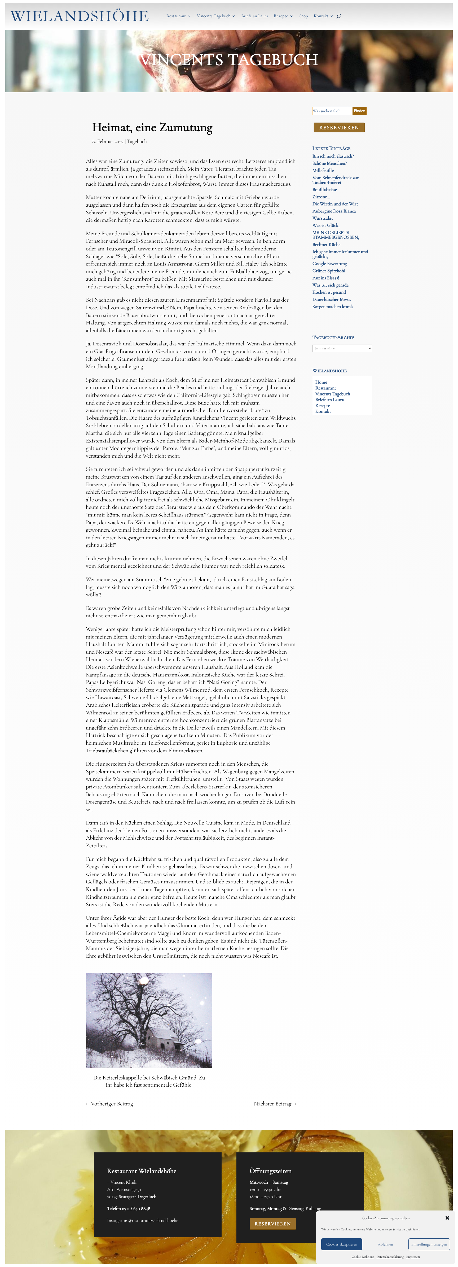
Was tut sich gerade (330, 285)
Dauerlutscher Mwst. (331, 299)
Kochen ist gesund (329, 292)
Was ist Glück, (326, 225)
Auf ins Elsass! (325, 278)
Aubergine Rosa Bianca (334, 211)
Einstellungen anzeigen (429, 1244)
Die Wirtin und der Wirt (335, 204)
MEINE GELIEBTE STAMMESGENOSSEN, (335, 234)
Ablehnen (385, 1244)
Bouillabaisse (324, 189)
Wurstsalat (322, 218)
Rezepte (281, 16)
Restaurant (176, 16)
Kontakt (321, 16)
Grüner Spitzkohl (328, 271)
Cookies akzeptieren (341, 1244)
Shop (303, 16)
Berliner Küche (326, 244)
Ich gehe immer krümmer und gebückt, (340, 254)
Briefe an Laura (254, 16)
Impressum (413, 1257)
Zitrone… (321, 196)
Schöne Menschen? (329, 163)
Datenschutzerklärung (390, 1257)
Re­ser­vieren (339, 127)
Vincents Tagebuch (213, 16)
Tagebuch (137, 141)
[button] (447, 1218)
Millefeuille (323, 170)
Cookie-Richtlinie (363, 1257)
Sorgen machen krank (332, 306)
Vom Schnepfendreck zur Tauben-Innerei (335, 180)
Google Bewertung (329, 263)
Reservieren (273, 1224)
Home (321, 382)
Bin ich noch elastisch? (333, 156)
